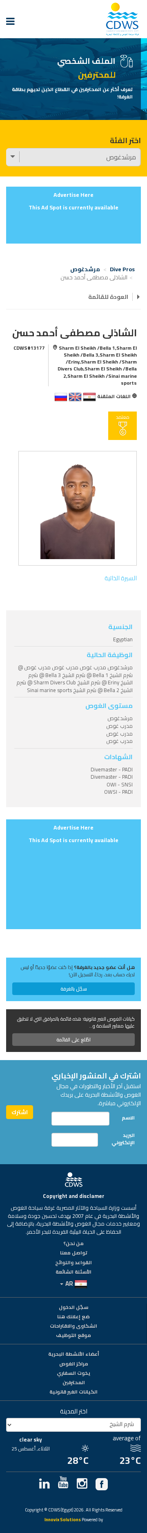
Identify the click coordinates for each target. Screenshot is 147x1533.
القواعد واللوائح (73, 1263)
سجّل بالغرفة (73, 988)
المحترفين (73, 1383)
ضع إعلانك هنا (73, 1317)
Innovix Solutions (63, 1520)
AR (69, 1283)
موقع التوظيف (73, 1336)
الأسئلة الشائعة (73, 1272)
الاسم (128, 1117)
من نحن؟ (73, 1244)
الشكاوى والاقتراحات (73, 1326)
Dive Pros (122, 269)
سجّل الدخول (73, 1308)
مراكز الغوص (73, 1364)
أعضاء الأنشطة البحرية (73, 1354)
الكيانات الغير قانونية (73, 1392)
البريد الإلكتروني (123, 1138)
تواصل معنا (73, 1253)
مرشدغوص (85, 269)
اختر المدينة (73, 1411)
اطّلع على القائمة (73, 1039)
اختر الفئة (125, 140)
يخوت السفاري (73, 1374)
